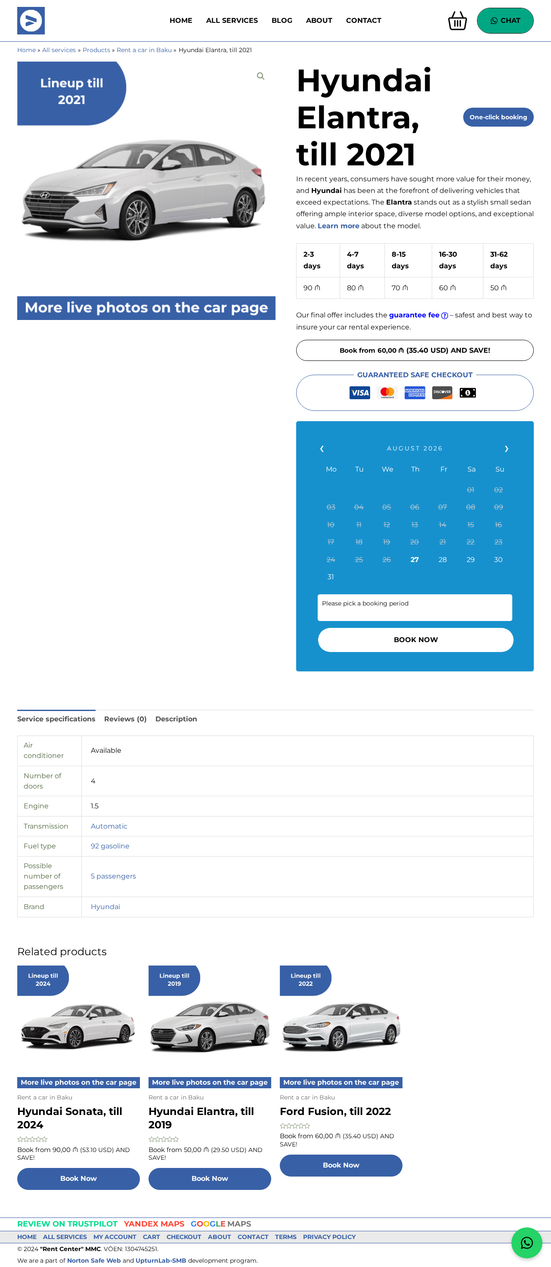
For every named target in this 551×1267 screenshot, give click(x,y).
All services (232, 20)
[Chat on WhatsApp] (526, 1242)
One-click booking (498, 117)
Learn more (338, 226)
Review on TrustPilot (67, 1224)
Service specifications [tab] (56, 719)
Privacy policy (329, 1237)
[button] (261, 76)
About (319, 20)
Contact (363, 20)
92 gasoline (110, 846)
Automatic (109, 826)
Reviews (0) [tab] (125, 719)
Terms (286, 1237)
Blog (282, 20)
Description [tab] (176, 719)
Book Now (415, 640)
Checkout (184, 1237)
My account (114, 1237)
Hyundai (105, 907)
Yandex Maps (154, 1224)
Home (181, 20)
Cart (151, 1237)
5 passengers (113, 876)
